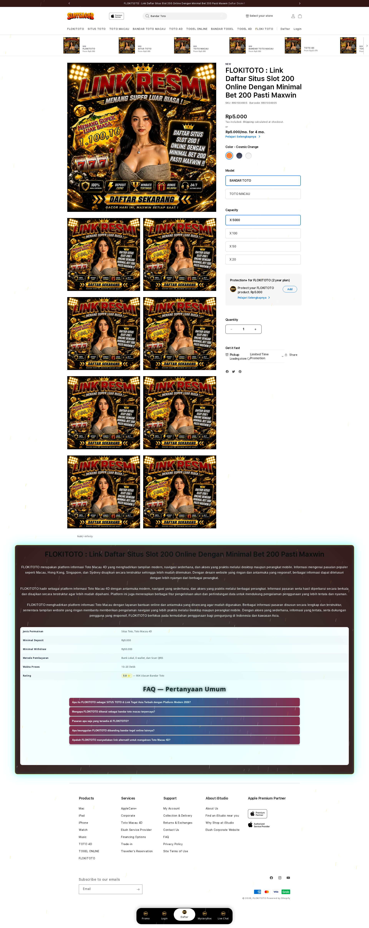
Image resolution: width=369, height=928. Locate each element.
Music (83, 837)
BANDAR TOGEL (222, 28)
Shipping (248, 122)
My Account (171, 808)
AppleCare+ (129, 808)
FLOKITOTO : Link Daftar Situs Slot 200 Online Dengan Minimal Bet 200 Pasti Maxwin (184, 3)
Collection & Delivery (177, 815)
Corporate (128, 815)
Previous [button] (69, 3)
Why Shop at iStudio (220, 822)
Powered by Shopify (278, 898)
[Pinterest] (241, 372)
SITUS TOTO (97, 28)
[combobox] (185, 16)
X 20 (232, 259)
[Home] (80, 16)
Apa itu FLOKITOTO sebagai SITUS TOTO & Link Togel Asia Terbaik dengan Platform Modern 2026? (131, 702)
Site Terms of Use (175, 851)
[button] (75, 29)
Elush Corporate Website (223, 829)
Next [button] (300, 3)
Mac (82, 808)
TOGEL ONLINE (196, 28)
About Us (212, 808)
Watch (83, 829)
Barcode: (254, 103)
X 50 (232, 246)
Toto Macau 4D (132, 822)
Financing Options (133, 837)
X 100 (233, 233)
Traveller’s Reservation (137, 851)
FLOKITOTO (75, 28)
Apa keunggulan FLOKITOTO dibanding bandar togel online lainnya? (113, 730)
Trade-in (127, 844)
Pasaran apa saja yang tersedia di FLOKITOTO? (100, 721)
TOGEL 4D (244, 28)
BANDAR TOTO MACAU (149, 28)
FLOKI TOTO (264, 28)
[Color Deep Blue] (239, 156)
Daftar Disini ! (237, 3)
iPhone (83, 822)
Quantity (231, 320)
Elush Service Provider (136, 829)
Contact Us (171, 829)
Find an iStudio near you (222, 815)
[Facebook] (228, 372)
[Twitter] (234, 372)
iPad (82, 815)
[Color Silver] (248, 156)
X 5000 (235, 220)
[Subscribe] (138, 889)
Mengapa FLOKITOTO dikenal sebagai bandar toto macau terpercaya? (113, 711)
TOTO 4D (176, 28)
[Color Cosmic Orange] (229, 156)
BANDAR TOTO (240, 180)
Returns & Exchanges (177, 822)
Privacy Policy (173, 844)
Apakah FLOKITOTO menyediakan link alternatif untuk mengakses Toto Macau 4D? (121, 739)
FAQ (166, 837)
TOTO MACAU (119, 28)
